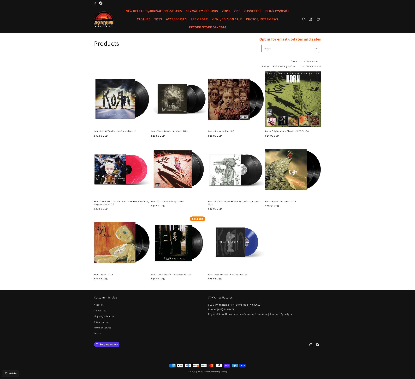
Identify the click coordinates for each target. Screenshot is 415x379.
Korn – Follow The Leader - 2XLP (280, 201)
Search (97, 333)
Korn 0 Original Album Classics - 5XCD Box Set (287, 131)
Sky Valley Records (202, 371)
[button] (303, 19)
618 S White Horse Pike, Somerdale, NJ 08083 (234, 304)
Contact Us (100, 310)
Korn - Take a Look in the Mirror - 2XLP (169, 131)
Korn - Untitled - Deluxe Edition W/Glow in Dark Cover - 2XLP (234, 203)
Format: (295, 61)
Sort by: (265, 66)
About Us (99, 304)
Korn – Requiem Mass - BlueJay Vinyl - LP (227, 274)
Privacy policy (101, 322)
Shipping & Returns (104, 316)
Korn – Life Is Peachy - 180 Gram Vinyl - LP (171, 274)
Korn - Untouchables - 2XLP (221, 131)
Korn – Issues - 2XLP (103, 274)
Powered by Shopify (219, 371)
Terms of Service (102, 327)
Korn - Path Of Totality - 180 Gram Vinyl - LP (115, 131)
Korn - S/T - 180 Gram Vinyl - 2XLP (167, 201)
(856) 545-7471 (225, 309)
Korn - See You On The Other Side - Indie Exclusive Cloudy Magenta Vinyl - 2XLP (121, 203)
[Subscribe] (315, 48)
